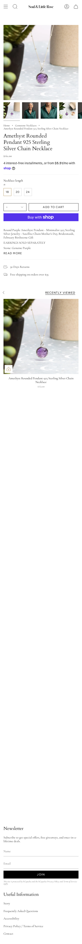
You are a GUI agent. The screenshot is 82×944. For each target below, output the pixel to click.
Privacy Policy (53, 881)
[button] (15, 6)
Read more (12, 253)
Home (6, 125)
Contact (8, 933)
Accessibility (11, 918)
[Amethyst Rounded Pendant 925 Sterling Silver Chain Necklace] (41, 336)
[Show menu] (5, 6)
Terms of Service (70, 881)
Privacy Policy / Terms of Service (23, 926)
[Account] (66, 6)
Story (6, 903)
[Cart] (76, 6)
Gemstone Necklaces (26, 125)
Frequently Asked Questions (20, 911)
